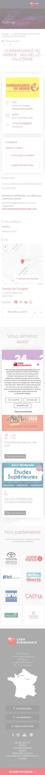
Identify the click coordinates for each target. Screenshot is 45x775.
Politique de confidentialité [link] (23, 411)
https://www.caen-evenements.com (24, 369)
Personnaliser (22, 405)
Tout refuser (31, 400)
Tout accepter (13, 400)
